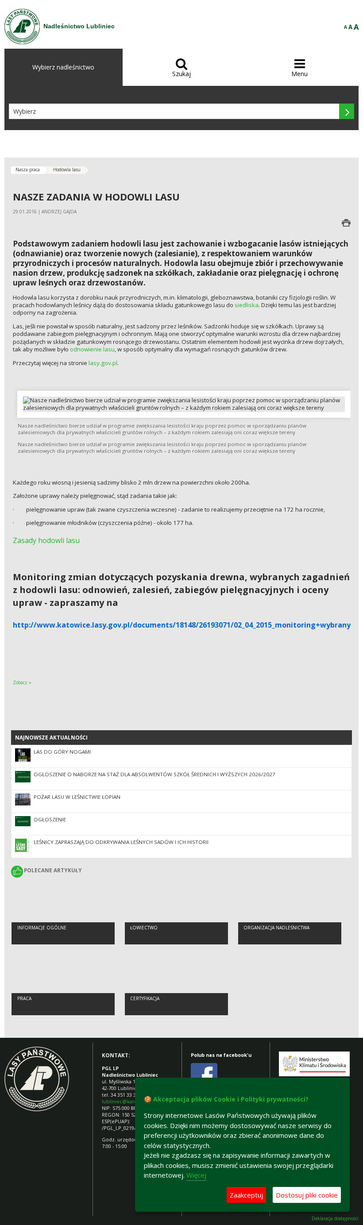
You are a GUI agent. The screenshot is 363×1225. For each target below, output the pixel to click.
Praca (24, 998)
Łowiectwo (144, 928)
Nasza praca (27, 169)
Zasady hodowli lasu (46, 540)
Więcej (196, 1175)
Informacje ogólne (41, 928)
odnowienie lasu (92, 349)
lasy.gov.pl (103, 363)
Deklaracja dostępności (335, 1218)
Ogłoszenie (50, 819)
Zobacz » (22, 682)
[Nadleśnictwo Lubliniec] (22, 26)
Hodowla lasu (67, 169)
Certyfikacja (144, 998)
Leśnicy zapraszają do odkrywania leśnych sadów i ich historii (121, 842)
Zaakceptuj (246, 1194)
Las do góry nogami (62, 751)
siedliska (247, 305)
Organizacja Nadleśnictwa (276, 928)
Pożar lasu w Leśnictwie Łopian (77, 797)
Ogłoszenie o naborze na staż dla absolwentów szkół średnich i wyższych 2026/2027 (154, 774)
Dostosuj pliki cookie (307, 1194)
